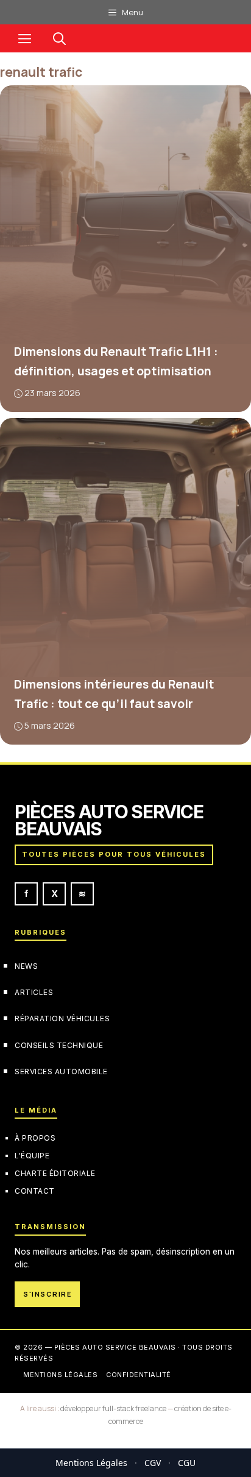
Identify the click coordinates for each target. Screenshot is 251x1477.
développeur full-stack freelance (113, 1408)
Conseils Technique (59, 1045)
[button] (59, 38)
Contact (35, 1190)
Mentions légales (60, 1375)
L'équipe (32, 1155)
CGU (187, 1462)
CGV (152, 1462)
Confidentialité (138, 1375)
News (26, 966)
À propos (35, 1137)
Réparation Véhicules (62, 1019)
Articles (34, 992)
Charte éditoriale (55, 1173)
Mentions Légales (91, 1462)
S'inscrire (47, 1293)
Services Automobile (61, 1071)
